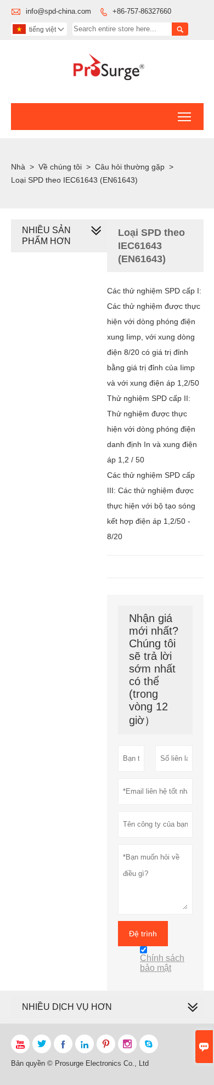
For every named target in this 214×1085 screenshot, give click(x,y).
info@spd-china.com (58, 11)
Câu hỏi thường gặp (130, 166)
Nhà (18, 166)
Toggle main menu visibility (185, 117)
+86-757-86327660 (141, 11)
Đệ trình (143, 933)
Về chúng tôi (60, 166)
